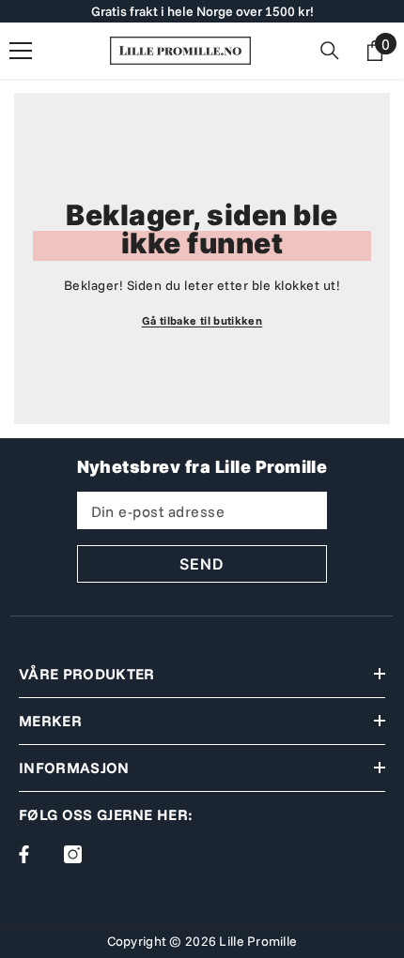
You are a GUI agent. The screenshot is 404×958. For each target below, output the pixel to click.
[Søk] (330, 50)
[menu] (20, 50)
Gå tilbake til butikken (202, 320)
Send (201, 564)
